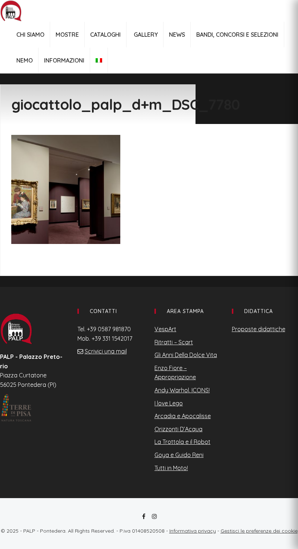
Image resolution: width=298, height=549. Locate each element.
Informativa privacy (192, 531)
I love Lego (168, 403)
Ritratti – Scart (173, 342)
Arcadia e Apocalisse (182, 416)
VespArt (165, 329)
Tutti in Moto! (171, 468)
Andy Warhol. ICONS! (182, 390)
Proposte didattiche (258, 329)
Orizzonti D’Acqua (178, 429)
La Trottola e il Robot (182, 441)
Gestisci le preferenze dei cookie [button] (259, 531)
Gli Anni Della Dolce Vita (185, 354)
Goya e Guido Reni (179, 454)
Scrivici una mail (106, 351)
